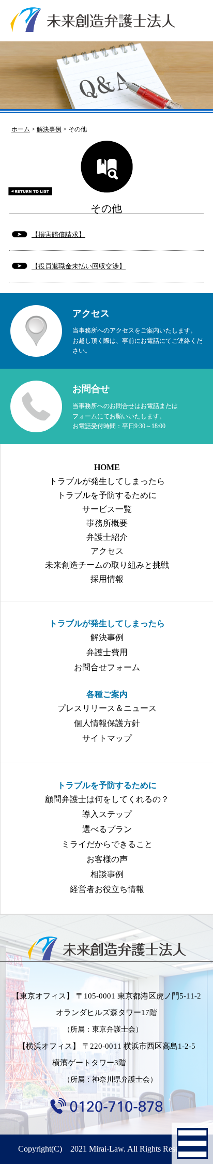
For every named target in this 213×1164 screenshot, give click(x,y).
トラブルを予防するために (107, 495)
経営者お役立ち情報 (107, 889)
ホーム (20, 129)
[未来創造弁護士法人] (106, 948)
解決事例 (107, 637)
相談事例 (107, 874)
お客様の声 (107, 859)
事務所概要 (107, 523)
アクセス (107, 551)
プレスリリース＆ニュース (107, 708)
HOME (107, 467)
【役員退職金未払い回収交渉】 (79, 266)
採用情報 (107, 579)
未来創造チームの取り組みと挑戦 (107, 565)
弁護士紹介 (107, 537)
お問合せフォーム (107, 667)
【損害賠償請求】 (58, 234)
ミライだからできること (107, 844)
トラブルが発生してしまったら (107, 481)
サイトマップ (107, 738)
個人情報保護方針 (107, 723)
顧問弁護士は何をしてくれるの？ (107, 799)
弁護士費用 (107, 652)
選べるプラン (107, 829)
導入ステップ (107, 814)
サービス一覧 (107, 509)
